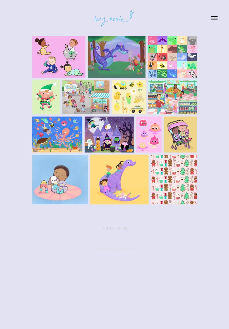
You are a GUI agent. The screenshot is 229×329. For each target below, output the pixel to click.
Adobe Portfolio (123, 248)
